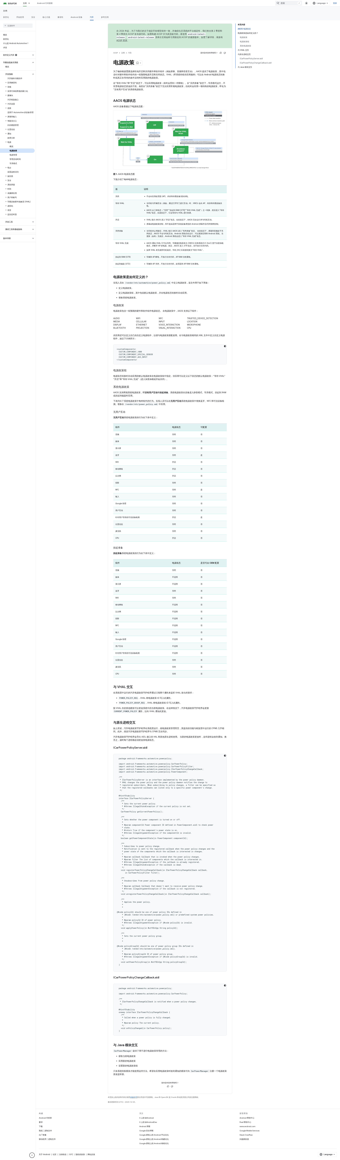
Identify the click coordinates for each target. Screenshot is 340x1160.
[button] (15, 55)
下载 (41, 1126)
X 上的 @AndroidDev (148, 1122)
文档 (25, 3)
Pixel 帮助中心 (245, 1122)
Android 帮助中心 (247, 1118)
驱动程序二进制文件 (47, 1139)
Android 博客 (144, 1126)
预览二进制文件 (45, 1130)
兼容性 (60, 17)
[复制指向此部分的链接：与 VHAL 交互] (135, 687)
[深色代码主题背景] (225, 346)
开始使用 (20, 17)
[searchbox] (18, 26)
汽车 (92, 17)
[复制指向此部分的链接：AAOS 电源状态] (138, 101)
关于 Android (44, 1154)
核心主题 (46, 17)
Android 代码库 (45, 1118)
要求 (41, 1122)
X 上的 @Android (146, 1118)
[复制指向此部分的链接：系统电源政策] (132, 387)
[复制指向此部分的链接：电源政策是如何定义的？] (151, 277)
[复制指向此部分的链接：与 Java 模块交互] (140, 1045)
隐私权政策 (80, 1154)
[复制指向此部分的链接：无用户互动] (128, 412)
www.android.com (247, 1126)
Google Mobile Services (249, 1130)
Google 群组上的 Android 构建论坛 (154, 1139)
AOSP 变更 (121, 40)
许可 (71, 1154)
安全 (33, 17)
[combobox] (288, 3)
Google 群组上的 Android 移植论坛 (154, 1143)
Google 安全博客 (146, 1130)
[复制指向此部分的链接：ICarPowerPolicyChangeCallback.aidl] (162, 977)
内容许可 (133, 1097)
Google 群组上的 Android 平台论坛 (154, 1135)
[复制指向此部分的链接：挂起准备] (125, 548)
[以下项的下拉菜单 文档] (30, 3)
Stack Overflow (246, 1135)
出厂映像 (42, 1135)
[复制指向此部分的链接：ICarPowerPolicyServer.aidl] (150, 748)
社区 (54, 1154)
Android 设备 (76, 17)
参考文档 (105, 17)
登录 (335, 3)
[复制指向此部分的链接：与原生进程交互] (138, 722)
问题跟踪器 (244, 1139)
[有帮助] (221, 53)
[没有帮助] (225, 53)
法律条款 (63, 1154)
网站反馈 (91, 1154)
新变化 (6, 17)
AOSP (115, 53)
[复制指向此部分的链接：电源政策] (126, 305)
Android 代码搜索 (45, 3)
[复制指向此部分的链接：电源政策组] (129, 370)
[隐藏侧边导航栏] (32, 1155)
